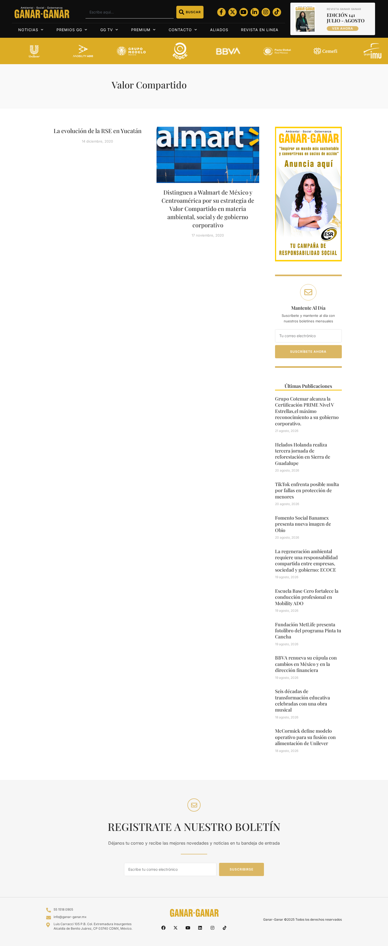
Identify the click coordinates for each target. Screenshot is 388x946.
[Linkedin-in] (254, 12)
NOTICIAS (28, 29)
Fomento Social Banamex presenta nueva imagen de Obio (303, 524)
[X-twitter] (232, 12)
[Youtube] (243, 12)
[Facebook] (163, 928)
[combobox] (129, 12)
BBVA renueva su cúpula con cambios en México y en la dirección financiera (306, 664)
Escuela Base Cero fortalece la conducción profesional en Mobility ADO (306, 597)
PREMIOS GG (69, 29)
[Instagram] (266, 12)
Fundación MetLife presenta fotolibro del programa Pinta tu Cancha (308, 630)
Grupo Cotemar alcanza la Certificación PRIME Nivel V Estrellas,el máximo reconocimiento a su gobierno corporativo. (307, 411)
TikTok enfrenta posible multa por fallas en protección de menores (307, 490)
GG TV (106, 29)
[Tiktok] (277, 12)
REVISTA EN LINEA (259, 29)
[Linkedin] (200, 928)
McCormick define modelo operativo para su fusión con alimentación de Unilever (305, 737)
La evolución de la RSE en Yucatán (97, 131)
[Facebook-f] (221, 12)
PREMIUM (140, 29)
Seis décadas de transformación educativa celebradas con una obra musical (302, 700)
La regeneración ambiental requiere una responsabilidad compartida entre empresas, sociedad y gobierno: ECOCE (306, 560)
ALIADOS (219, 29)
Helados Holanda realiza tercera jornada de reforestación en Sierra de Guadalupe (302, 453)
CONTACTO (180, 29)
